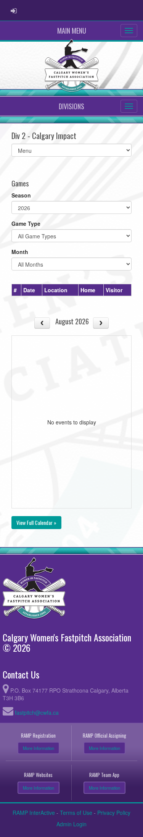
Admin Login (71, 824)
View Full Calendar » (36, 522)
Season (21, 195)
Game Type (25, 223)
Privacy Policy (113, 812)
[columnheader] (16, 290)
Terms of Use (76, 812)
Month (19, 252)
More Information (38, 748)
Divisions (71, 106)
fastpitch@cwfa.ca (37, 712)
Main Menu (71, 31)
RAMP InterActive (34, 812)
